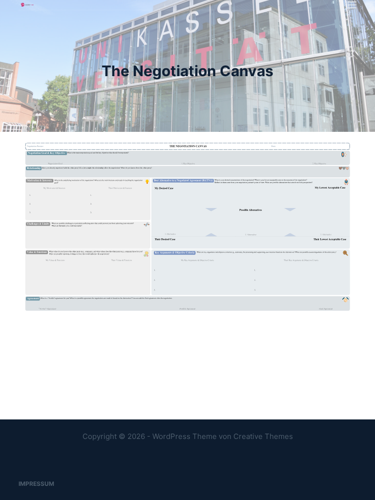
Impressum (36, 483)
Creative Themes (263, 436)
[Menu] (352, 4)
